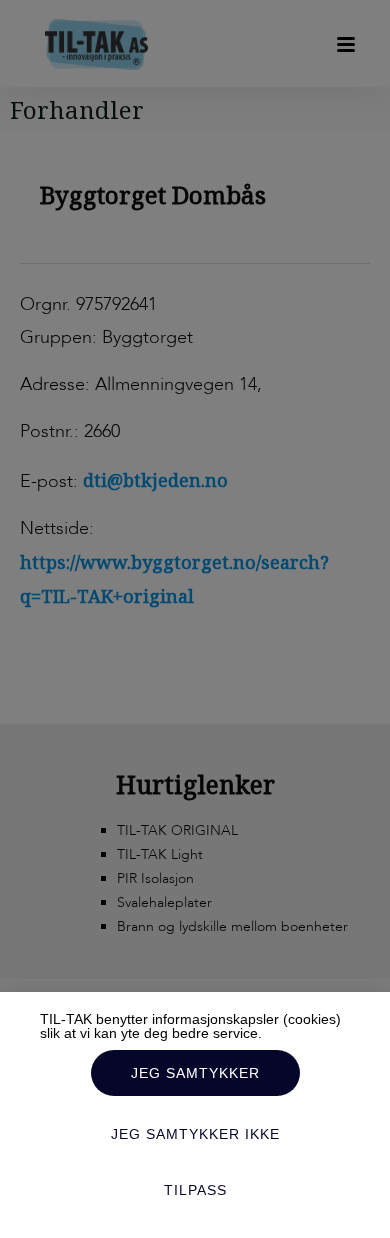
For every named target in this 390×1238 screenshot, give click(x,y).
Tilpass (195, 1190)
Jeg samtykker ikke (195, 1134)
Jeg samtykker (195, 1073)
